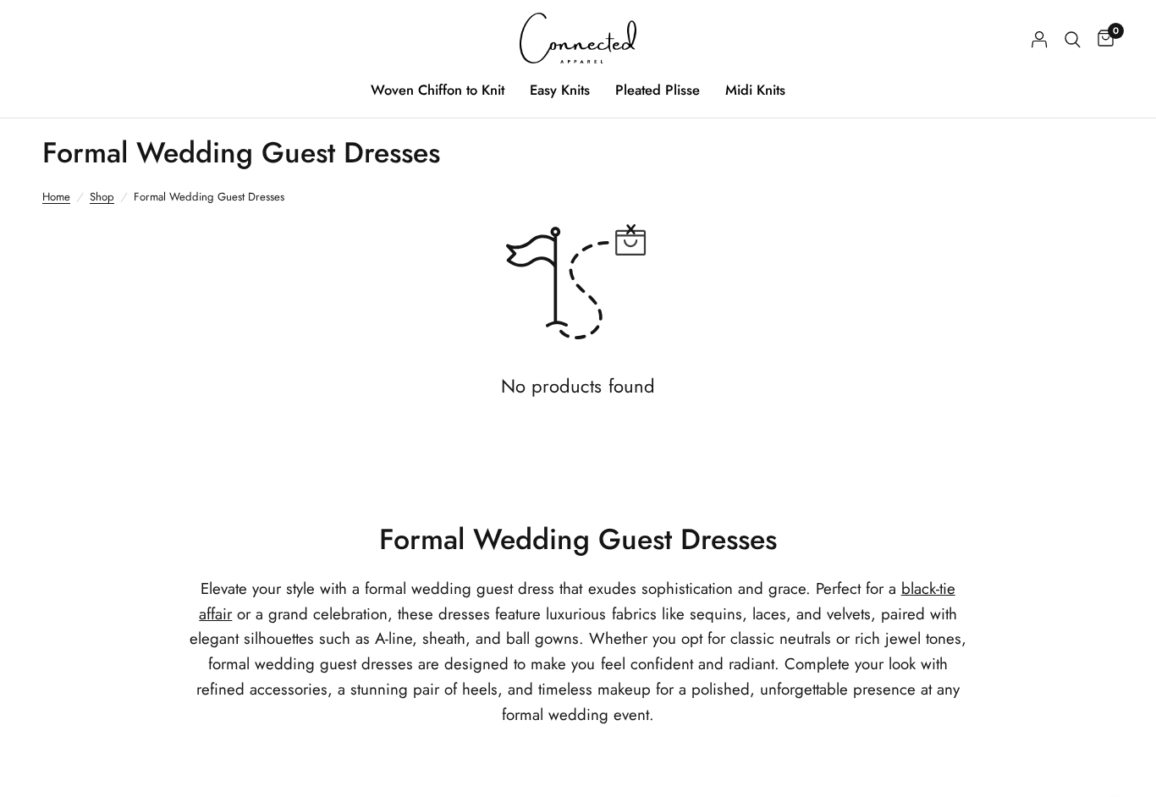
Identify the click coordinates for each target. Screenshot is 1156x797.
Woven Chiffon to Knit (437, 90)
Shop (102, 197)
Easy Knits (560, 90)
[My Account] (1039, 39)
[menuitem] (437, 89)
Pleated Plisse (657, 90)
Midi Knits (755, 90)
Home (56, 197)
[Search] (1072, 39)
